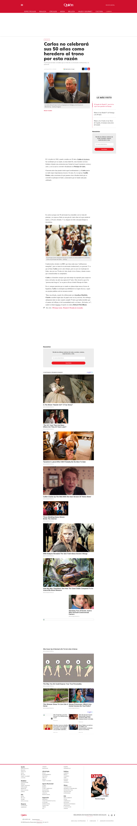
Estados (66, 779)
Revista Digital (110, 5)
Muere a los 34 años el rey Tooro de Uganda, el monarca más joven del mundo (104, 123)
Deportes (44, 776)
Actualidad (24, 805)
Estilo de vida (24, 800)
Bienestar (23, 788)
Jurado (23, 791)
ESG (43, 808)
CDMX (65, 777)
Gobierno (66, 773)
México (65, 774)
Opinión (44, 766)
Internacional (46, 803)
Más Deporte (45, 791)
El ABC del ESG (67, 806)
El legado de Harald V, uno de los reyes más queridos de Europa (104, 105)
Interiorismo (67, 793)
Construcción (67, 786)
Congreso (66, 776)
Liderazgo (23, 807)
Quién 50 (109, 11)
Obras (44, 806)
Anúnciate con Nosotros (107, 820)
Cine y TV (44, 777)
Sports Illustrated (47, 784)
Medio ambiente (68, 797)
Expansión (45, 797)
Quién (23, 767)
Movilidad (66, 802)
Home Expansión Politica (49, 800)
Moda (62, 11)
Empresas (44, 799)
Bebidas (23, 784)
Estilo (44, 773)
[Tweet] (83, 69)
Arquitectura (67, 791)
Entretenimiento (46, 774)
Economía (45, 802)
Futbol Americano (47, 788)
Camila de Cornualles (77, 308)
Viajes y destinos (25, 785)
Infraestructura (68, 790)
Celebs (22, 799)
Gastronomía (24, 782)
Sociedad (66, 782)
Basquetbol (45, 790)
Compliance (93, 820)
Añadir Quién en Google (69, 69)
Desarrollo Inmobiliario (70, 788)
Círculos (53, 11)
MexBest (23, 781)
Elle (22, 795)
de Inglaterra (86, 159)
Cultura (99, 11)
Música (44, 779)
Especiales (45, 768)
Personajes (24, 787)
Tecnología (45, 805)
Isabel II (66, 308)
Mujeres (23, 804)
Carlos (79, 159)
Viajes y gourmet (85, 11)
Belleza (71, 11)
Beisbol (44, 786)
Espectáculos (30, 11)
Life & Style (45, 771)
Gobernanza (67, 800)
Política (66, 771)
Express (58, 305)
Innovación (67, 805)
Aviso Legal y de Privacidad (78, 820)
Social (65, 799)
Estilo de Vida (24, 790)
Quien (109, 815)
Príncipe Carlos (57, 308)
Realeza (42, 11)
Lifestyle (44, 793)
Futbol (44, 785)
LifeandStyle (67, 768)
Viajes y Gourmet (25, 776)
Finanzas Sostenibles (69, 803)
